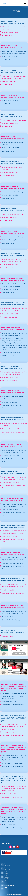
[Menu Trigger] (25, 3)
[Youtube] (17, 846)
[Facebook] (10, 846)
